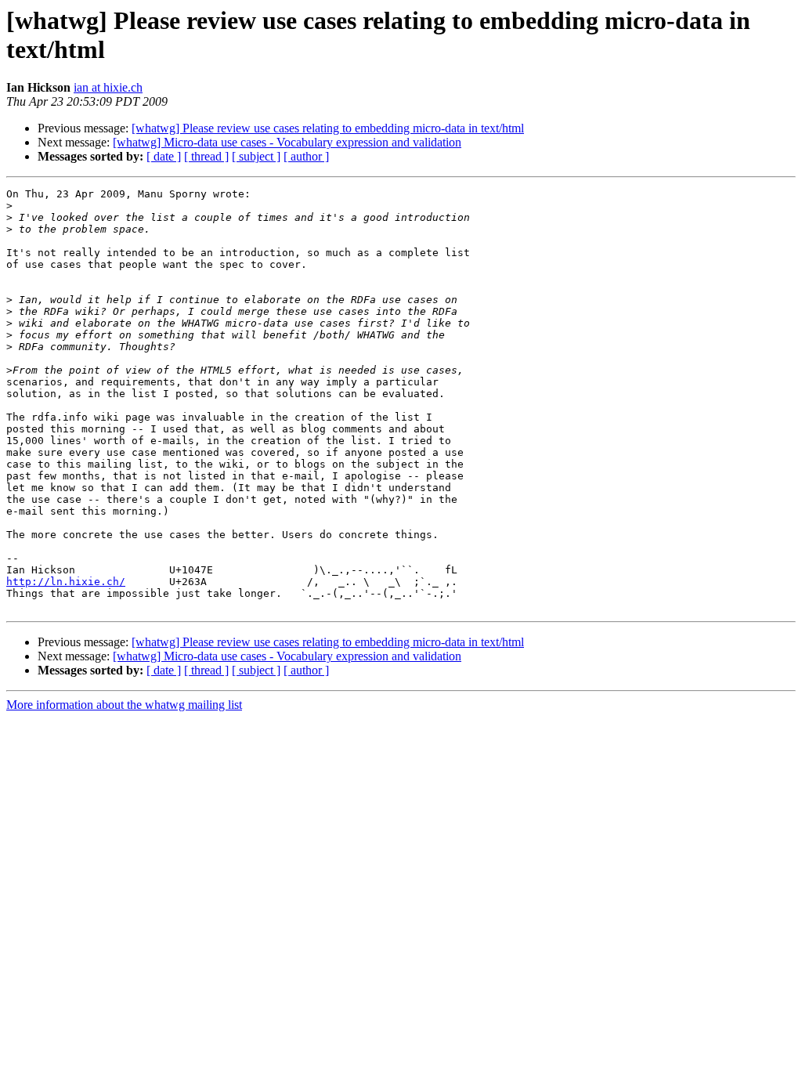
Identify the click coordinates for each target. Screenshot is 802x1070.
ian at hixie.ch (108, 87)
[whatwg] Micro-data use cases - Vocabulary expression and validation (287, 142)
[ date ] (163, 156)
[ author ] (306, 156)
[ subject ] (256, 156)
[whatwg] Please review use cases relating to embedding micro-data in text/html (328, 128)
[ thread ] (206, 156)
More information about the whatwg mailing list (124, 704)
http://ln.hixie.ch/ (65, 581)
